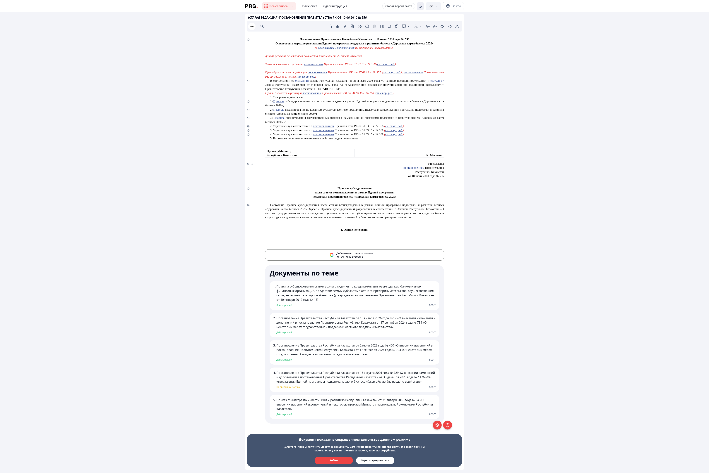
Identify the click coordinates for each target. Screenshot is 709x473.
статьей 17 (437, 80)
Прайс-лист (309, 6)
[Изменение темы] (420, 6)
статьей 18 (302, 80)
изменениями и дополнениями (336, 47)
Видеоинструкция (334, 6)
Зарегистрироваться (375, 460)
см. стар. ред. (386, 64)
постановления (313, 64)
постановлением (323, 126)
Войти (334, 460)
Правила (278, 101)
